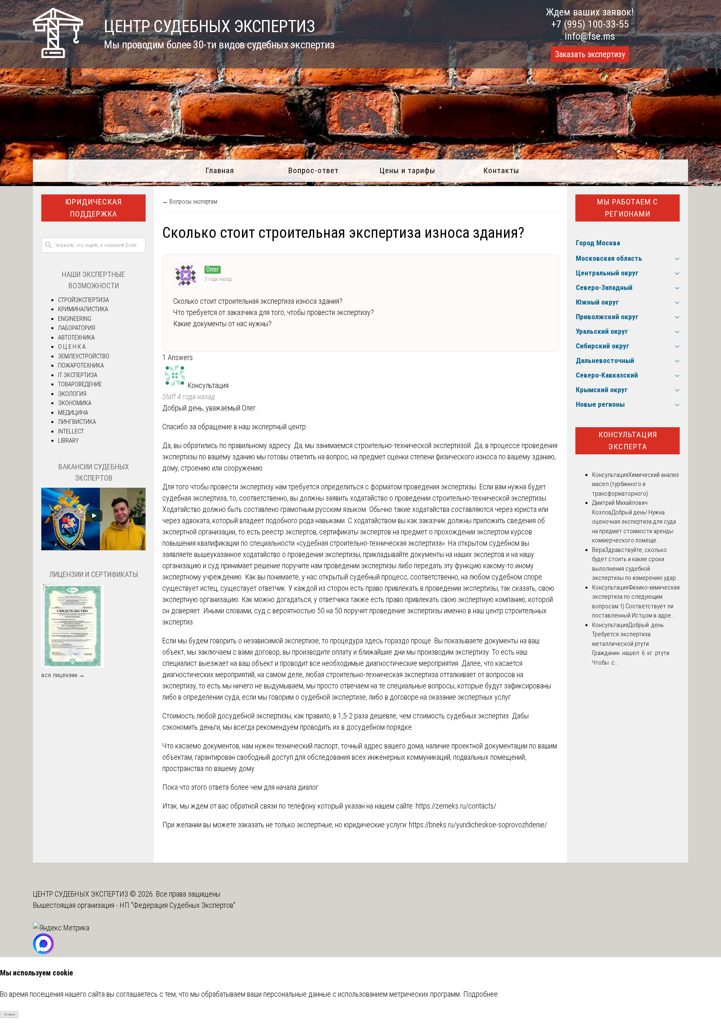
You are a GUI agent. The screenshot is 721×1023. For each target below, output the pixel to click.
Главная (219, 170)
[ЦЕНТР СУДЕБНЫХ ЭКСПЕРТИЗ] (58, 55)
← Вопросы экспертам (189, 201)
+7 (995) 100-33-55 (590, 24)
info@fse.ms (590, 36)
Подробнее (480, 994)
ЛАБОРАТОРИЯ (76, 328)
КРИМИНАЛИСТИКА (83, 309)
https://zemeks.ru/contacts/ (456, 805)
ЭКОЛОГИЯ (72, 394)
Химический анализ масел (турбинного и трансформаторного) (635, 484)
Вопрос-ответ (313, 170)
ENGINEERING (74, 319)
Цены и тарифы (407, 170)
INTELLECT (71, 431)
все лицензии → (63, 675)
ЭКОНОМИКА (74, 403)
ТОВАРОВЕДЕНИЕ (80, 384)
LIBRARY (68, 440)
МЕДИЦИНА (73, 412)
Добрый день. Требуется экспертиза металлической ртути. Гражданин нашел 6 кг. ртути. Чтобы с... (631, 643)
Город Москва (598, 243)
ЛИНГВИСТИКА (77, 422)
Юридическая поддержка (93, 208)
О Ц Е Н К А (72, 346)
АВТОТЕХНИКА (76, 337)
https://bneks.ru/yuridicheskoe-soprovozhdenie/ (478, 824)
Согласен (9, 1014)
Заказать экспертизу (590, 54)
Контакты (501, 170)
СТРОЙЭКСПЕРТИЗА (83, 300)
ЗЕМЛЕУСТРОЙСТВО (83, 356)
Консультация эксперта (627, 440)
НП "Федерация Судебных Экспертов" (177, 905)
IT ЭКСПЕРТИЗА (77, 375)
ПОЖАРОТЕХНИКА (81, 365)
